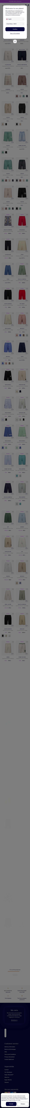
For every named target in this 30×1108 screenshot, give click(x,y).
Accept (11, 1104)
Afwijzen (23, 1104)
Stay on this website (15, 33)
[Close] (15, 41)
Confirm (15, 29)
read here (3, 1100)
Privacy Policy (23, 1098)
